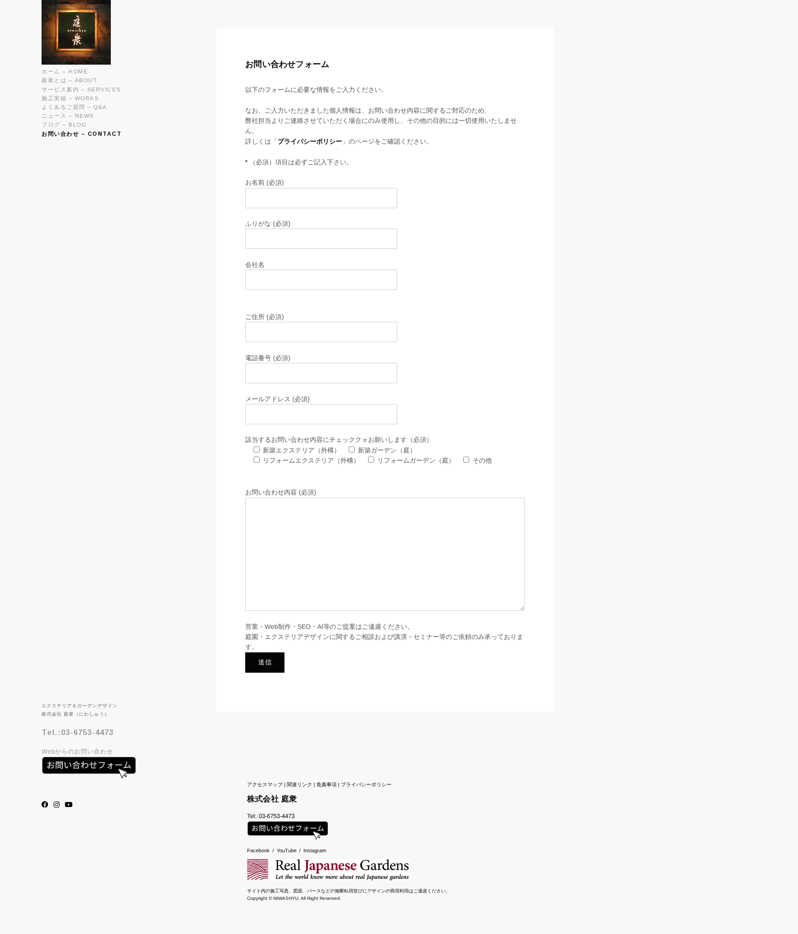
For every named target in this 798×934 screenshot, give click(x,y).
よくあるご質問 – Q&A (74, 107)
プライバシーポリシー (310, 141)
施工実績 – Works (70, 98)
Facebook (258, 850)
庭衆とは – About (69, 80)
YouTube (286, 850)
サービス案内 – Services (81, 89)
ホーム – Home (65, 71)
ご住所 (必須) (264, 316)
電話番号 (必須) (267, 358)
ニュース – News (68, 116)
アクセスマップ (265, 784)
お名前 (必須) (264, 182)
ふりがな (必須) (267, 223)
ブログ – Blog (64, 124)
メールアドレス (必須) (277, 399)
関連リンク (299, 784)
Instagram (314, 850)
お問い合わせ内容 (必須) (280, 492)
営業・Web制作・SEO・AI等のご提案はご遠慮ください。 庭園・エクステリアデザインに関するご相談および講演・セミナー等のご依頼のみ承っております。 (384, 637)
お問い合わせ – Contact (81, 134)
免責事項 (326, 784)
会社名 (255, 264)
